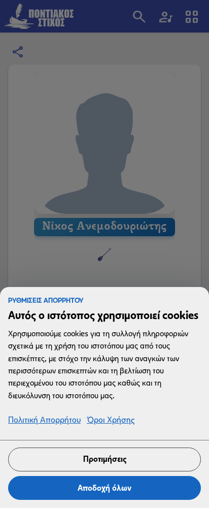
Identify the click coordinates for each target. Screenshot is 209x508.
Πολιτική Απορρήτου (44, 420)
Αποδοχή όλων (104, 488)
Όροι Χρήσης (110, 420)
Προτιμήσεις (104, 459)
